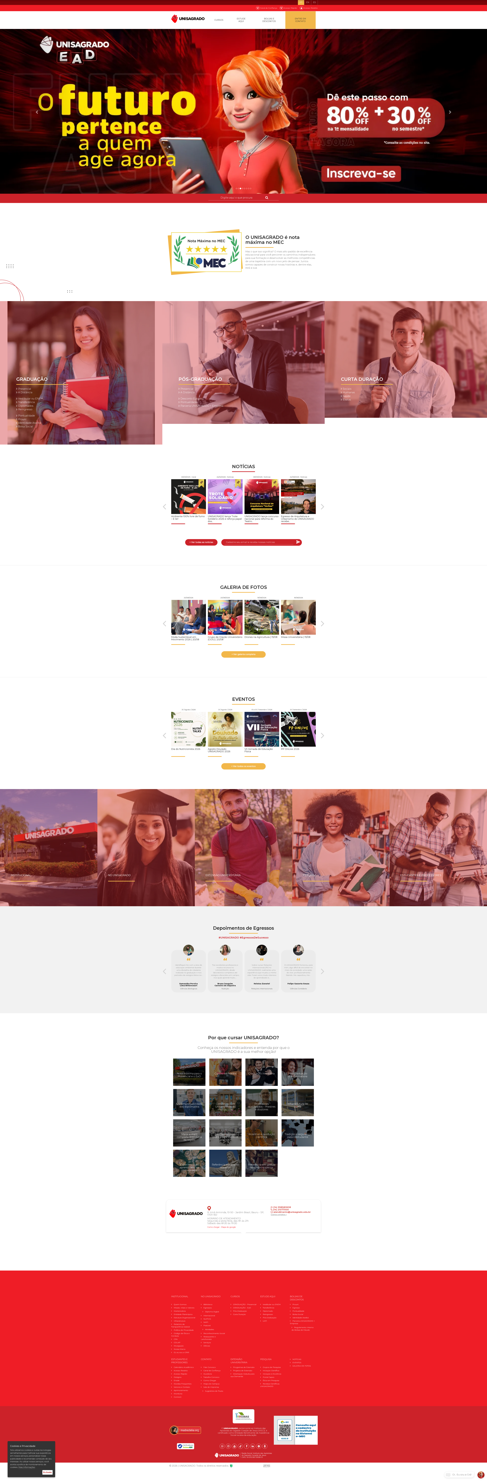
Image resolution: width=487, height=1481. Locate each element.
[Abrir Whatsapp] (222, 1446)
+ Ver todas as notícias (201, 542)
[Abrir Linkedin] (252, 1446)
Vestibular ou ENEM (30, 398)
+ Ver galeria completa (243, 654)
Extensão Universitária (223, 875)
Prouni (22, 419)
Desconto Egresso (191, 398)
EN (307, 2)
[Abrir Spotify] (258, 1446)
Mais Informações (26, 1467)
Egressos (207, 1308)
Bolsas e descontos (269, 20)
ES (314, 2)
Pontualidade (26, 415)
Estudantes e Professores (420, 875)
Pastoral (207, 1326)
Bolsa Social (25, 426)
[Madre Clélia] (185, 1430)
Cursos (218, 20)
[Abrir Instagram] (228, 1446)
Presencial (24, 389)
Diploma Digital (212, 1312)
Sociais (347, 389)
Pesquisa (309, 875)
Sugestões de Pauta (214, 1391)
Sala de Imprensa (211, 1387)
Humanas (349, 392)
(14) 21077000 (280, 1210)
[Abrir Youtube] (234, 1446)
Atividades (209, 1330)
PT (301, 2)
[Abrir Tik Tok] (240, 1446)
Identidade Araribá (29, 423)
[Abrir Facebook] (246, 1446)
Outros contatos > (279, 1215)
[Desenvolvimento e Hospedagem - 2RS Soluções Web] (266, 1466)
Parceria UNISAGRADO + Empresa (201, 406)
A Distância (25, 392)
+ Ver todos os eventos (243, 766)
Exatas (347, 399)
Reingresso (25, 409)
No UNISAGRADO (119, 875)
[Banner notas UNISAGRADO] (243, 111)
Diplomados (25, 406)
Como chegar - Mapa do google (221, 1227)
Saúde (347, 396)
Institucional (21, 875)
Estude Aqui (241, 20)
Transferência (26, 402)
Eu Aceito (47, 1472)
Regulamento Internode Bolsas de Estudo (303, 1329)
